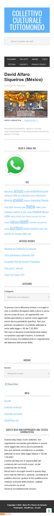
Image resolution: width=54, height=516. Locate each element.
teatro (41, 228)
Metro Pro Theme (30, 505)
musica (36, 212)
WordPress (28, 507)
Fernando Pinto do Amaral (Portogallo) (22, 261)
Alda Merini (8, 191)
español (21, 128)
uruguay (18, 233)
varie (29, 233)
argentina (36, 191)
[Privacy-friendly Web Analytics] (6, 514)
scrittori (16, 227)
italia (30, 206)
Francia (44, 200)
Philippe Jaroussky (31, 216)
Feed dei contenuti (12, 407)
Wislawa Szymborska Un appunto (20, 248)
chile (15, 195)
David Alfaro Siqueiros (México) (23, 76)
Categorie (8, 291)
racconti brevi (42, 222)
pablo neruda (16, 216)
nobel (7, 216)
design (32, 195)
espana (27, 200)
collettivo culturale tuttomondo (27, 20)
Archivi (7, 367)
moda (29, 212)
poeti (24, 221)
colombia (25, 195)
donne (8, 200)
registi (6, 228)
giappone (17, 207)
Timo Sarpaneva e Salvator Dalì (19, 254)
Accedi (7, 400)
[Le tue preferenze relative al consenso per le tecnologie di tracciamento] (49, 511)
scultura (27, 228)
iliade (23, 207)
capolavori (8, 195)
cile (19, 195)
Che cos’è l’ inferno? (13, 268)
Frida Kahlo (8, 207)
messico (8, 211)
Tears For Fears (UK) (14, 274)
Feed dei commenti (13, 413)
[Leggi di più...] (31, 120)
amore (18, 190)
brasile (45, 191)
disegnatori (41, 195)
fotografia (35, 200)
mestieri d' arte (19, 211)
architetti (27, 191)
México (7, 134)
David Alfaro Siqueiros (37, 131)
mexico (29, 128)
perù (23, 216)
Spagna (34, 228)
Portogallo (32, 222)
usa (24, 233)
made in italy (40, 207)
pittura (37, 128)
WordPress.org (11, 420)
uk (13, 233)
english (18, 199)
